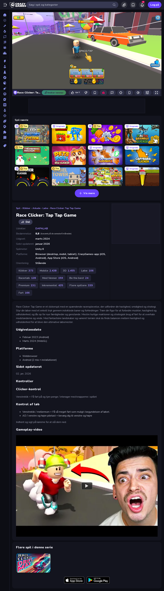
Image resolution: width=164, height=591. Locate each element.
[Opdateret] (4, 36)
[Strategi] (4, 126)
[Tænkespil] (4, 132)
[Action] (4, 61)
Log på (154, 5)
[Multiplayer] (4, 47)
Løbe (45, 208)
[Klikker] (4, 88)
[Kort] (4, 99)
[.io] (4, 83)
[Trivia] (4, 137)
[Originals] (4, 42)
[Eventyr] (4, 77)
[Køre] (4, 94)
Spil (18, 208)
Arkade (36, 208)
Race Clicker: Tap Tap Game (65, 208)
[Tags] (4, 145)
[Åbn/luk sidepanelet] (5, 5)
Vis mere (89, 193)
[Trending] (4, 31)
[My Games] (133, 5)
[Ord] (4, 105)
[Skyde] (4, 115)
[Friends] (124, 5)
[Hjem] (4, 15)
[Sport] (4, 121)
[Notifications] (142, 5)
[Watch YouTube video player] (86, 486)
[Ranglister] (4, 53)
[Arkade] (4, 66)
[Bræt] (4, 72)
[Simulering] (4, 110)
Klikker (26, 208)
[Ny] (4, 26)
